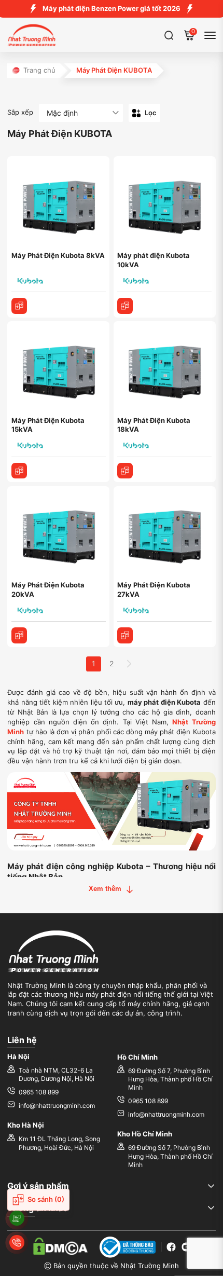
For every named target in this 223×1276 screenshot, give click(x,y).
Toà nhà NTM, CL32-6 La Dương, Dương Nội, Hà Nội (56, 1074)
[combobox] (81, 113)
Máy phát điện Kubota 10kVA (153, 260)
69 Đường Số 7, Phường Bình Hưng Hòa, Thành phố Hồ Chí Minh (170, 1079)
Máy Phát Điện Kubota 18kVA (153, 425)
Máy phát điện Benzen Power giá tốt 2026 (111, 8)
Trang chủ (39, 70)
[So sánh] (19, 306)
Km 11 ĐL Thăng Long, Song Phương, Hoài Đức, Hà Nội (59, 1143)
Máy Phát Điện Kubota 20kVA (48, 589)
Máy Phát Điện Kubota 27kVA (153, 589)
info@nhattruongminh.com (57, 1105)
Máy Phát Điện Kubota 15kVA (48, 425)
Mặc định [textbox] (62, 112)
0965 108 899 (39, 1092)
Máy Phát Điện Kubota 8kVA (58, 255)
